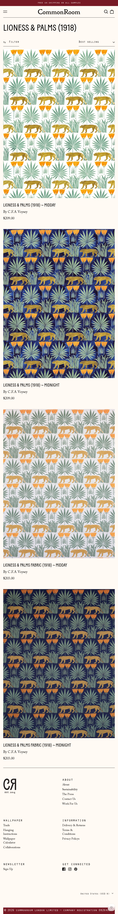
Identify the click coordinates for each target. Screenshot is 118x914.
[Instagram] (69, 869)
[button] (106, 12)
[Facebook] (63, 869)
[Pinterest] (75, 869)
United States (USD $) (95, 894)
